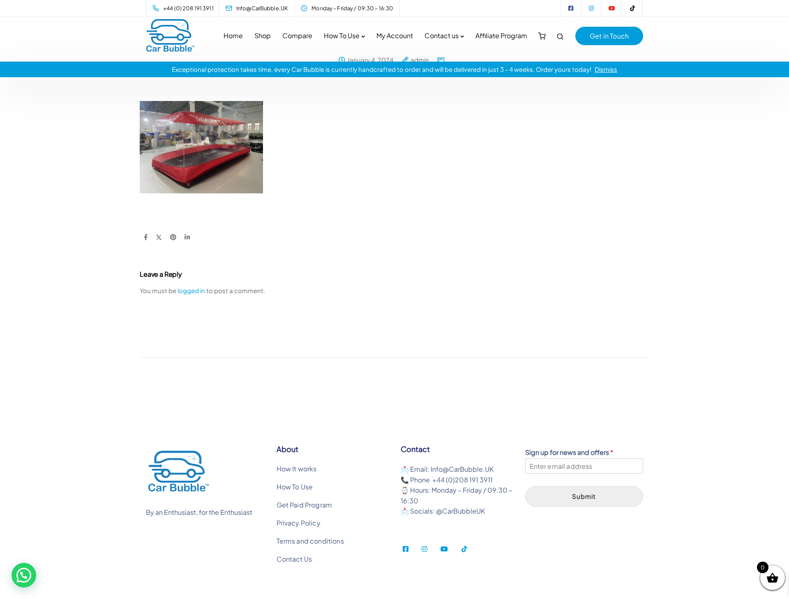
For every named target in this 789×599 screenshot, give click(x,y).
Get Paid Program (304, 504)
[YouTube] (612, 8)
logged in (191, 290)
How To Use (342, 35)
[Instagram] (591, 8)
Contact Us (294, 559)
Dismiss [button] (606, 69)
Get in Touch (609, 36)
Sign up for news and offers (569, 452)
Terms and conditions (310, 541)
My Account (394, 35)
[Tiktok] (632, 8)
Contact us (441, 35)
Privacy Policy (299, 523)
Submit (584, 496)
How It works (297, 468)
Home (233, 35)
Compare (297, 35)
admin (420, 60)
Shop (262, 35)
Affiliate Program (501, 35)
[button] (24, 575)
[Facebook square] (571, 8)
